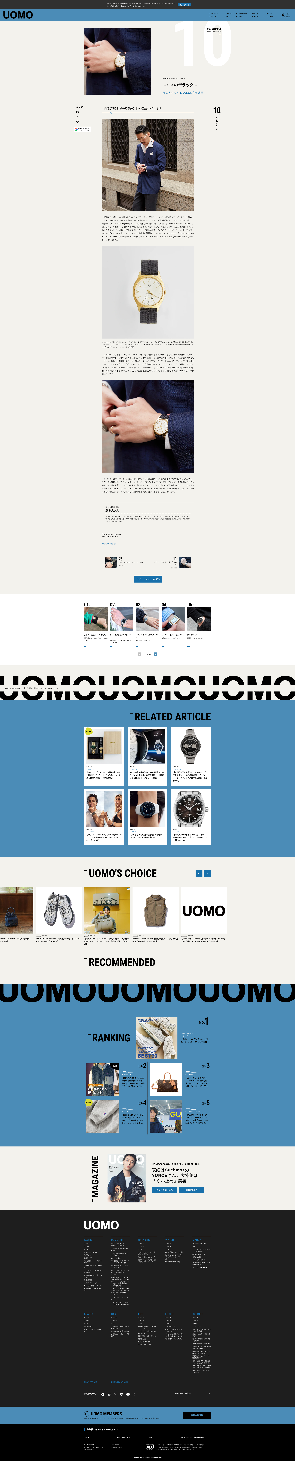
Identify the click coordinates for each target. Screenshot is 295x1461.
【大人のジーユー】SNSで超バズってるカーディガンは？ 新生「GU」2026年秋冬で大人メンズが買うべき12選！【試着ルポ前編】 (155, 941)
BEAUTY (214, 16)
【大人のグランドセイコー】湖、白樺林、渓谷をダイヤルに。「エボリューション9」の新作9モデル (190, 837)
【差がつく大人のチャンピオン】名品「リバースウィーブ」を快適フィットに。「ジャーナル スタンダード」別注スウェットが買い (133, 1119)
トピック (134, 831)
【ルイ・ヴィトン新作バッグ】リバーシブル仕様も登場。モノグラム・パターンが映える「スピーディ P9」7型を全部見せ (197, 1082)
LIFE (240, 16)
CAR (226, 16)
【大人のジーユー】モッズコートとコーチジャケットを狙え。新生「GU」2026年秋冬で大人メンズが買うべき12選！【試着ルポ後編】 (197, 1119)
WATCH (255, 13)
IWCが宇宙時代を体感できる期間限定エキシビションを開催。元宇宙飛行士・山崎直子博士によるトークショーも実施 (147, 775)
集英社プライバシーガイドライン (93, 1447)
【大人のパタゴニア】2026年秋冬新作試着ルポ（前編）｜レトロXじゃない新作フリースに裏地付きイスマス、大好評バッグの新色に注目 (133, 1082)
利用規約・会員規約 (117, 1447)
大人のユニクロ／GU (194, 1111)
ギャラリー (186, 1036)
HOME (7, 688)
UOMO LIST (229, 13)
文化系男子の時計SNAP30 (33, 688)
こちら (192, 1449)
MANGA (269, 13)
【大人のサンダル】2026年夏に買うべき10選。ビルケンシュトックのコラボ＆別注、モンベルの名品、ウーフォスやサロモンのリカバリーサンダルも (106, 941)
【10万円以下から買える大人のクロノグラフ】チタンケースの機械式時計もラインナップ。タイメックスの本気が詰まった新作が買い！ (190, 776)
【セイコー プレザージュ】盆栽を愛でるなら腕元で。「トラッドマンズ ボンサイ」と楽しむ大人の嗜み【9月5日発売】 (103, 775)
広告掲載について (89, 1449)
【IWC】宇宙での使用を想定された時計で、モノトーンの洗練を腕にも (146, 836)
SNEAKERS (243, 13)
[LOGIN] (283, 14)
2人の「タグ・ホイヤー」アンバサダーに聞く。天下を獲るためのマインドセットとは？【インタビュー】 (103, 837)
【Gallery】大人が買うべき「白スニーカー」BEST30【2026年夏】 (194, 1040)
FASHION (214, 13)
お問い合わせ (115, 1444)
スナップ (106, 544)
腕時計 (113, 544)
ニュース (91, 769)
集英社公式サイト (89, 1444)
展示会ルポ (127, 1074)
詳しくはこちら (184, 5)
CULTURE (269, 16)
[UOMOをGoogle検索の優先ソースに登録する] (82, 129)
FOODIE (255, 16)
